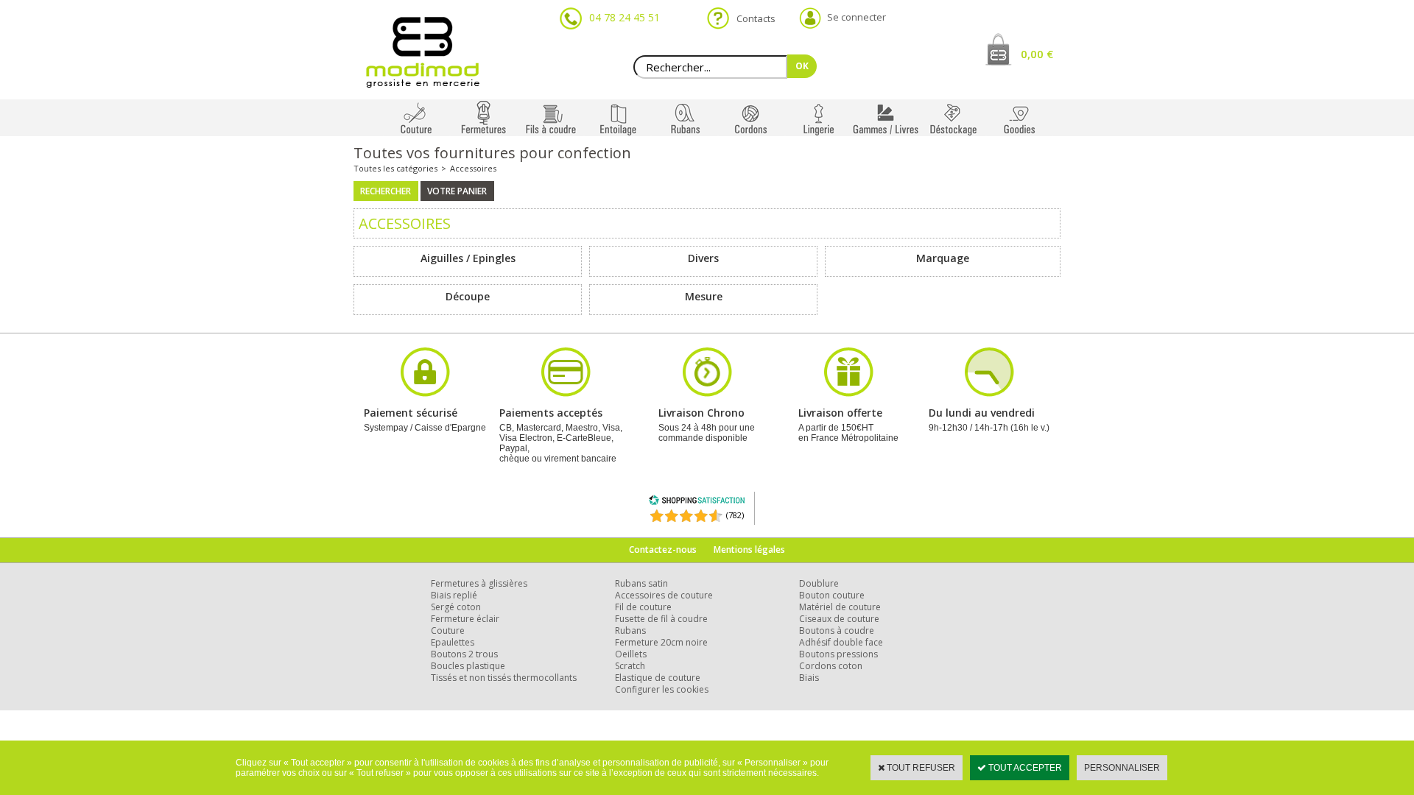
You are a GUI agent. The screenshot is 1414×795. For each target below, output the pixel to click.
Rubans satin (641, 583)
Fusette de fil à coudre (661, 618)
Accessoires (473, 168)
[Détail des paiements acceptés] (565, 394)
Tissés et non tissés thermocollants (504, 677)
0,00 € (1037, 53)
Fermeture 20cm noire (661, 642)
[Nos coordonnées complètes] (989, 394)
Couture (448, 630)
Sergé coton (456, 607)
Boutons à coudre (836, 630)
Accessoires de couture (664, 595)
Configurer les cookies (661, 689)
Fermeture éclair (465, 618)
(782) (735, 514)
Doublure (819, 583)
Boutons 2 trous (464, 654)
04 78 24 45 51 (624, 17)
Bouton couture (832, 595)
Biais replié (454, 595)
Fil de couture (643, 607)
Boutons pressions (838, 654)
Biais (809, 677)
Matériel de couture (840, 607)
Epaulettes (452, 642)
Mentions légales (749, 549)
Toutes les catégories (395, 168)
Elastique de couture (657, 677)
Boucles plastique (468, 666)
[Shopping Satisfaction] (697, 502)
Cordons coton (830, 666)
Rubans (630, 630)
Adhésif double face (841, 642)
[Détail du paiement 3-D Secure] (425, 394)
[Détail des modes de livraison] (707, 394)
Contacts (751, 18)
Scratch (630, 666)
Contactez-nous (663, 549)
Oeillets (631, 654)
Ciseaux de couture (839, 618)
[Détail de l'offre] (848, 394)
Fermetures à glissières (479, 583)
